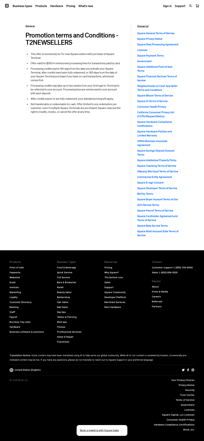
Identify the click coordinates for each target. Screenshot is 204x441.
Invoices (14, 287)
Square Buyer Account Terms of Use (157, 199)
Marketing (15, 292)
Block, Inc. (188, 429)
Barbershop (63, 297)
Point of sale (17, 267)
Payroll (13, 317)
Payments (15, 272)
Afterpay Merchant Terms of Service (157, 171)
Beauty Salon (64, 292)
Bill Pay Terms (145, 193)
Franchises (63, 342)
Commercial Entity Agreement (154, 177)
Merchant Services (114, 302)
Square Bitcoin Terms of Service (155, 95)
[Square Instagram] (192, 370)
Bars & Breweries (66, 282)
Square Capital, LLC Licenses (178, 415)
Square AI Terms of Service (152, 101)
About (155, 286)
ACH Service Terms (148, 205)
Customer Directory (20, 302)
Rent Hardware (112, 307)
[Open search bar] (190, 6)
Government (144, 61)
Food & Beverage (66, 267)
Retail (60, 287)
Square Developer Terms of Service (157, 188)
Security (189, 390)
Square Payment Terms (150, 55)
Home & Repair (65, 337)
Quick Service (64, 272)
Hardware (15, 327)
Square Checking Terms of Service (156, 165)
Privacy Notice (186, 385)
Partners (157, 306)
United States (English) (26, 370)
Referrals (157, 301)
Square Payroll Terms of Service (155, 210)
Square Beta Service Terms (152, 225)
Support (108, 287)
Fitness (61, 327)
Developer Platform (115, 297)
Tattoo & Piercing (66, 317)
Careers (156, 296)
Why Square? (111, 272)
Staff (12, 312)
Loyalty (13, 297)
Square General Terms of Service (156, 33)
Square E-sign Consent (150, 182)
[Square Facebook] (188, 370)
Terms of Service (185, 400)
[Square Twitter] (183, 370)
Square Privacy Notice (149, 38)
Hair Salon (62, 302)
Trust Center (187, 395)
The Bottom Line (113, 277)
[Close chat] (122, 430)
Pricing (108, 267)
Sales (107, 282)
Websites (15, 277)
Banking (14, 307)
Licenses (142, 50)
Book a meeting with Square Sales (99, 430)
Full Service (63, 277)
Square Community (114, 292)
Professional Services (69, 332)
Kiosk (13, 282)
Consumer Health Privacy (151, 106)
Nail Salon (62, 307)
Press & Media (160, 291)
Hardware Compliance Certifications (174, 424)
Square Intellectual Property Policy (156, 160)
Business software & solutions (27, 332)
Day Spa (61, 312)
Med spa (62, 322)
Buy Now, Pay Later (20, 322)
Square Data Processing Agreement (157, 44)
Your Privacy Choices (182, 380)
